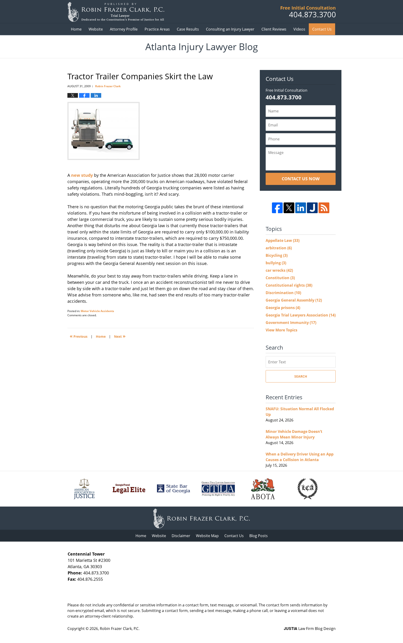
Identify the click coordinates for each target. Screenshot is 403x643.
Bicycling (277, 255)
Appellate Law (282, 240)
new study (82, 175)
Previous (78, 336)
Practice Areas (157, 29)
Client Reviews (273, 29)
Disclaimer (181, 535)
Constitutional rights (289, 285)
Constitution (280, 277)
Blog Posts (258, 535)
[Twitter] (289, 207)
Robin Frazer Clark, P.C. (119, 628)
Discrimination (283, 292)
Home (76, 29)
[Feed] (324, 207)
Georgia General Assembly (294, 300)
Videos (299, 29)
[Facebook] (277, 207)
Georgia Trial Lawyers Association (301, 315)
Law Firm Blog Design (310, 628)
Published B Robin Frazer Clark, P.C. (308, 11)
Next (119, 336)
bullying (276, 262)
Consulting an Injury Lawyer (230, 29)
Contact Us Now (301, 178)
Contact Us (322, 29)
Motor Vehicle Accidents (97, 311)
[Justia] (312, 207)
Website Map (207, 535)
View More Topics (281, 330)
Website (96, 29)
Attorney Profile (124, 29)
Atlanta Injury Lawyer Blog (115, 12)
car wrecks (279, 270)
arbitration (279, 247)
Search (300, 376)
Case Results (188, 29)
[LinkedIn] (300, 207)
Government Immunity (291, 322)
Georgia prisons (283, 307)
